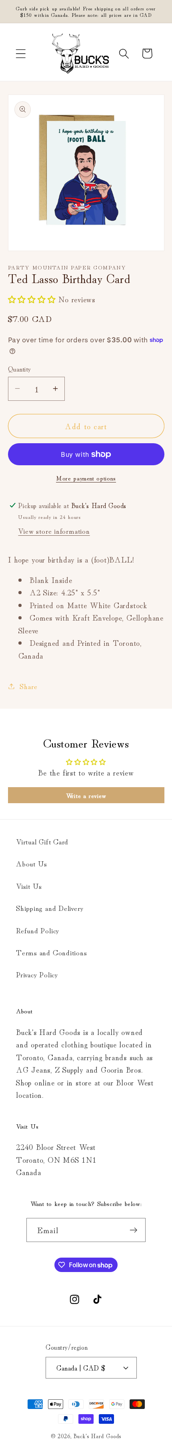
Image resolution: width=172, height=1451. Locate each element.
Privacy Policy (37, 974)
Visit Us (29, 885)
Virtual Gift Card (42, 841)
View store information (54, 530)
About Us (31, 863)
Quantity (19, 368)
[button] (20, 53)
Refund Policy (37, 930)
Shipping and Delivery (49, 907)
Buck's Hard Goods (97, 1435)
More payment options (86, 478)
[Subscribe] (133, 1230)
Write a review (86, 795)
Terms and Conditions (51, 952)
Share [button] (28, 686)
